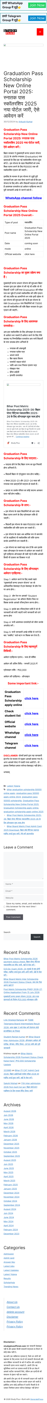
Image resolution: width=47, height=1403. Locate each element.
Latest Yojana (13, 786)
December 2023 (11, 1234)
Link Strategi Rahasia (14, 1020)
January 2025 (10, 1189)
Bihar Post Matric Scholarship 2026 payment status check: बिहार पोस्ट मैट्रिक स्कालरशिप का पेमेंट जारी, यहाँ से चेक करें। (22, 961)
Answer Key (9, 1262)
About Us (12, 1301)
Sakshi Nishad (10, 1083)
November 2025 (11, 1148)
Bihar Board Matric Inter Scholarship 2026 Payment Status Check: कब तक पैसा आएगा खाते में (23, 982)
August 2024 (10, 1209)
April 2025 (8, 1176)
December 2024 (11, 1193)
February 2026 (11, 1135)
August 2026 (10, 1111)
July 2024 (8, 1213)
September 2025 (12, 1156)
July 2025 (8, 1164)
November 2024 (11, 1197)
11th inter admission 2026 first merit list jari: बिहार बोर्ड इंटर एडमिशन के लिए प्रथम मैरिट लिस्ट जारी (22, 1087)
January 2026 (10, 1140)
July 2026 (8, 1115)
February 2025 (11, 1184)
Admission (9, 1254)
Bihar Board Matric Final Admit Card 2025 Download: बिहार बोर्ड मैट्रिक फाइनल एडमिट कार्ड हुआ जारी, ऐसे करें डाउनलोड (23, 830)
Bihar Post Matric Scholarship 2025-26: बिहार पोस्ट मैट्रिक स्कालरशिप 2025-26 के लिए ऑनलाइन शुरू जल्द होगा (23, 819)
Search (7, 932)
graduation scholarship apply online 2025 (23, 811)
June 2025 (9, 1168)
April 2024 (9, 1225)
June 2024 (9, 1217)
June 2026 (9, 1119)
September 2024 (12, 1205)
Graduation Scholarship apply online (21, 808)
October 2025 (10, 1152)
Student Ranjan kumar (14, 1037)
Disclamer (12, 1316)
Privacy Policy (15, 1321)
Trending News (11, 1286)
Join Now (37, 5)
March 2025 (9, 1180)
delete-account (15, 1311)
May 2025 (8, 1172)
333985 (7, 1070)
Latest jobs (9, 1266)
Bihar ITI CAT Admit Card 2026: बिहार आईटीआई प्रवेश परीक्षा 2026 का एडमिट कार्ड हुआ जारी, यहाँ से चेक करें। (21, 1074)
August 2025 (10, 1160)
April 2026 (9, 1127)
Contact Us (13, 1306)
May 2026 (8, 1123)
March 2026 (9, 1131)
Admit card (9, 1258)
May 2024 (8, 1221)
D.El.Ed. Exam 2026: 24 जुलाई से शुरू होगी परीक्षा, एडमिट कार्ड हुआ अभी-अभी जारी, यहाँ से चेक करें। (23, 972)
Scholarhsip (9, 1282)
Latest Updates (11, 1270)
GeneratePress (36, 1399)
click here (31, 735)
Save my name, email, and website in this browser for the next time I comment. (24, 906)
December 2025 (11, 1144)
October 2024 (10, 1201)
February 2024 (11, 1229)
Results (7, 1278)
